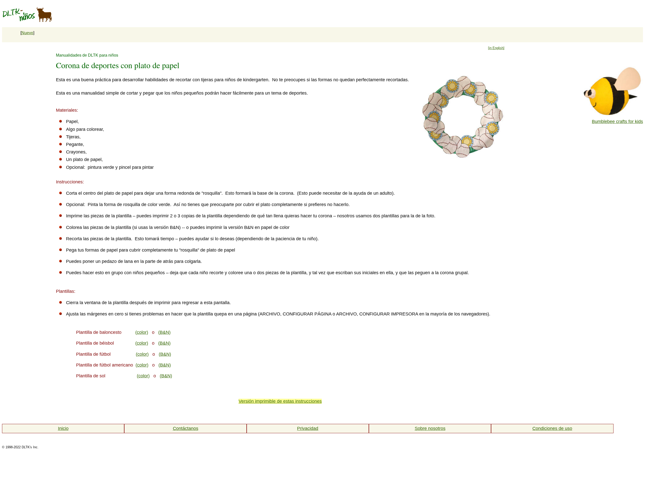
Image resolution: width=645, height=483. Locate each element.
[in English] (496, 48)
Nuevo (27, 33)
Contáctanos (185, 428)
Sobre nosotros (430, 428)
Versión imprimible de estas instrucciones (280, 401)
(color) (141, 332)
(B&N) (164, 332)
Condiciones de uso (552, 428)
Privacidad (307, 428)
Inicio (63, 428)
